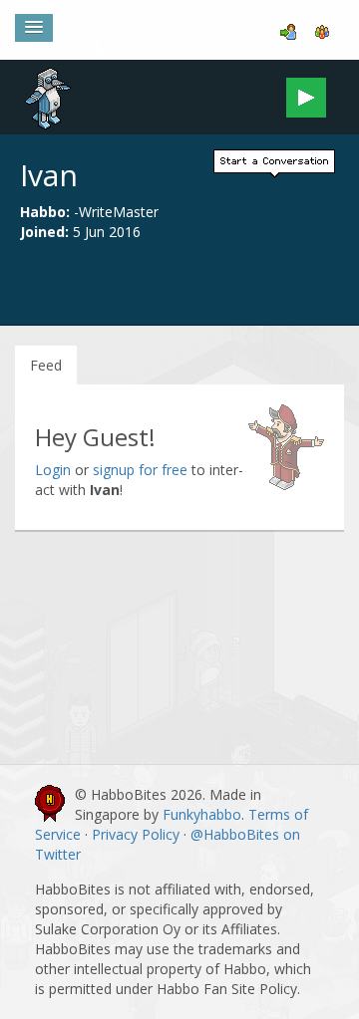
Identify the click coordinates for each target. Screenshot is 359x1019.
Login (53, 469)
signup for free (140, 469)
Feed (46, 365)
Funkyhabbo (202, 814)
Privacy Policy (136, 834)
